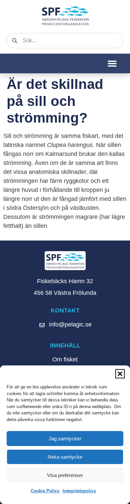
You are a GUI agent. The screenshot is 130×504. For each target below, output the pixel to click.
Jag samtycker (65, 438)
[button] (120, 373)
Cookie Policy (45, 490)
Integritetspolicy (79, 490)
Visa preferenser (65, 475)
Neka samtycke (65, 457)
